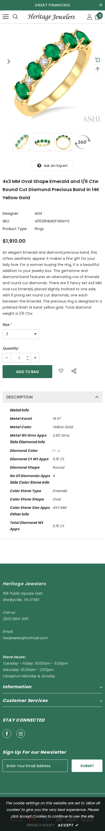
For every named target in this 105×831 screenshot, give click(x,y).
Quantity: (11, 348)
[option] (52, 74)
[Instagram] (20, 733)
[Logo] (50, 16)
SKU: (6, 221)
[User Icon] (89, 17)
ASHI (38, 213)
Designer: (11, 213)
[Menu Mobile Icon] (6, 17)
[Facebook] (7, 733)
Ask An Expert (56, 165)
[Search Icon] (15, 16)
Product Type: (15, 228)
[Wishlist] (61, 371)
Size (7, 324)
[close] (100, 5)
